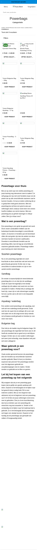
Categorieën (18, 22)
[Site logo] (18, 6)
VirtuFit (4, 483)
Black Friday (5, 474)
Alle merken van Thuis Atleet (12, 500)
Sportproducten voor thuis (15, 27)
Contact (4, 470)
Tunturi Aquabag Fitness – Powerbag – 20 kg (9, 170)
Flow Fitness (5, 496)
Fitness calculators (8, 455)
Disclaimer (5, 466)
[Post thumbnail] (9, 516)
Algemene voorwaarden (9, 459)
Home (3, 27)
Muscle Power (6, 488)
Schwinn (4, 492)
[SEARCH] (33, 12)
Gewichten (28, 27)
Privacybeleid (6, 463)
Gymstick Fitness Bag (9, 48)
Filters (6, 38)
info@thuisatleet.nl (8, 441)
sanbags (28, 289)
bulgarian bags (27, 328)
